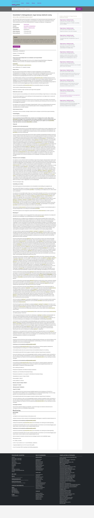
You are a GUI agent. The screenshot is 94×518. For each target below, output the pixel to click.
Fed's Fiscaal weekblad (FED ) (65, 465)
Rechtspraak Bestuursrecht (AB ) (65, 491)
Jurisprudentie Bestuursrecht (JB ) (65, 471)
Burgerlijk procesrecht (39, 476)
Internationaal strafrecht (40, 494)
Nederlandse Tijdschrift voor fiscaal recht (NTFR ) (68, 486)
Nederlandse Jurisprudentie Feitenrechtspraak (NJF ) (69, 485)
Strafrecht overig (31, 27)
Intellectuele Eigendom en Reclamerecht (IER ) (68, 466)
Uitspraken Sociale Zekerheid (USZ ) (66, 498)
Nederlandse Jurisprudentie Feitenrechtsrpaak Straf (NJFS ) (70, 484)
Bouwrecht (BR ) (62, 464)
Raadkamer (14, 465)
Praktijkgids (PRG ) (63, 489)
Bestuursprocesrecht (39, 461)
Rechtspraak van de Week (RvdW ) (66, 495)
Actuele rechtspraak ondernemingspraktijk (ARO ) (68, 457)
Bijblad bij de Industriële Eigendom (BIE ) (67, 462)
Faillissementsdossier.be (16, 481)
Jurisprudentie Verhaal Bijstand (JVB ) (66, 478)
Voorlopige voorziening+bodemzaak (18, 470)
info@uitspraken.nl (15, 495)
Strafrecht (25, 27)
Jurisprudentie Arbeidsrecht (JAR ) (65, 470)
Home (22, 3)
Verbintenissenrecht (39, 488)
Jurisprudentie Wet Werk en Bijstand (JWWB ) (67, 480)
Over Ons (39, 3)
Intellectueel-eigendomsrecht (41, 482)
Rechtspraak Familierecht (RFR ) (65, 492)
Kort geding (14, 464)
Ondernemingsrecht (39, 486)
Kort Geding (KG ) (63, 482)
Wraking (13, 471)
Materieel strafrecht (39, 495)
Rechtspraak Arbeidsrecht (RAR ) (65, 490)
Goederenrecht (38, 480)
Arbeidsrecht (38, 475)
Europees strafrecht (39, 493)
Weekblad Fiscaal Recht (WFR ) (65, 502)
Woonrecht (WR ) (63, 503)
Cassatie (13, 457)
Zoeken (27, 3)
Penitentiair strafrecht (39, 496)
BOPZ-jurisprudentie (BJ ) (64, 463)
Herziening (13, 460)
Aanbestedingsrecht (39, 474)
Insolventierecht (38, 481)
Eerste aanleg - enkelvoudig (16, 458)
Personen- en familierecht (40, 487)
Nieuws (33, 3)
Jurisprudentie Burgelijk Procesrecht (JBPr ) (67, 472)
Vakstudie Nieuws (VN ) (64, 499)
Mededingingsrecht (39, 466)
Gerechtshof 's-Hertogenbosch (29, 26)
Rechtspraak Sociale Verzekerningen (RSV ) (67, 493)
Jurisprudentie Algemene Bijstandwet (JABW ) (67, 469)
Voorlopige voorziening (16, 469)
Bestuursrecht (39, 457)
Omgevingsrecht (38, 467)
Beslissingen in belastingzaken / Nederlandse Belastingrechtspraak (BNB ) (67, 460)
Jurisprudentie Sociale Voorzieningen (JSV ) (67, 477)
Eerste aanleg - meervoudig (16, 459)
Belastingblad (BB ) (63, 458)
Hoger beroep (26, 24)
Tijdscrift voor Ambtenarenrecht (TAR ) (66, 497)
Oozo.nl (13, 476)
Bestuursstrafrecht (39, 464)
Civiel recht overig (39, 478)
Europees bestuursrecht (40, 465)
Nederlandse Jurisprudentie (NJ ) (65, 483)
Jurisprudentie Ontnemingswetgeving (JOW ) (67, 476)
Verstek (13, 466)
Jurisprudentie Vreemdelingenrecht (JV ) (66, 479)
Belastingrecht (38, 460)
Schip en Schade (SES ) (64, 496)
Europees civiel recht (39, 479)
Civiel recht (38, 472)
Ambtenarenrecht (39, 459)
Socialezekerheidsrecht (40, 468)
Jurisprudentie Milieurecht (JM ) (65, 473)
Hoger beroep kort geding (16, 463)
